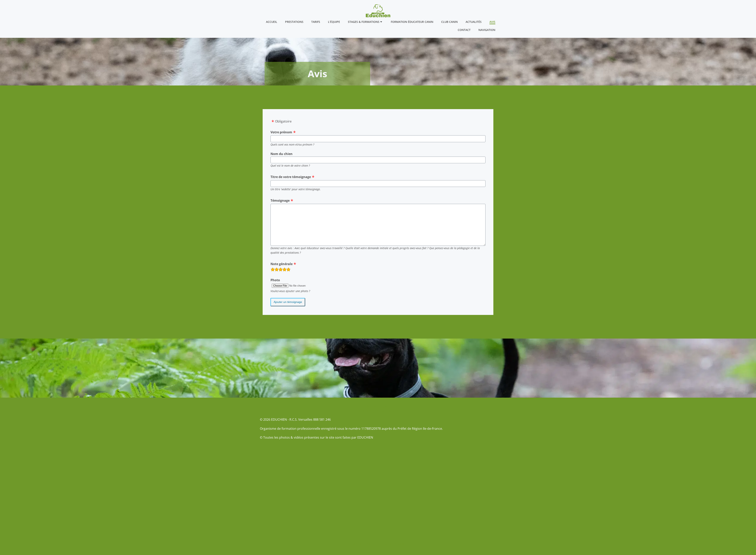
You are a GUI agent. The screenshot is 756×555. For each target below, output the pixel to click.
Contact (464, 30)
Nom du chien (282, 154)
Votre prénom (281, 132)
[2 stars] (277, 270)
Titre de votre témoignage (291, 177)
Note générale (282, 264)
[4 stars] (284, 270)
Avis (492, 22)
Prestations (294, 22)
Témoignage (280, 200)
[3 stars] (281, 270)
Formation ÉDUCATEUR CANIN (412, 22)
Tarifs (315, 22)
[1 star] (273, 270)
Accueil (271, 22)
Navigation (486, 30)
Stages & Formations (363, 22)
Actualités (474, 22)
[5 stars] (288, 270)
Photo (275, 280)
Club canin (449, 22)
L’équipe (334, 22)
